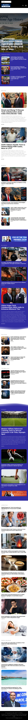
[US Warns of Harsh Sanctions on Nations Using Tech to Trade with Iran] (5, 80)
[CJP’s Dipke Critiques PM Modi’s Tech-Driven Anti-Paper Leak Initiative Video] (5, 350)
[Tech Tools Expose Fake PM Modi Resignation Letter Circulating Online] (5, 360)
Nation (11, 70)
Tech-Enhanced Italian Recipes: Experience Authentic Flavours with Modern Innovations (13, 573)
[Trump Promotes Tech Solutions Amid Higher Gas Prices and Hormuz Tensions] (14, 194)
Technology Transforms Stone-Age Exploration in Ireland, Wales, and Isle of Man (12, 44)
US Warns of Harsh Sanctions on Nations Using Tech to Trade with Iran (18, 77)
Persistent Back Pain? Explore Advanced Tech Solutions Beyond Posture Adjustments (13, 530)
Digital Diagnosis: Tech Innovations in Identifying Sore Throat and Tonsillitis (11, 508)
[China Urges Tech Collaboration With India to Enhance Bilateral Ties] (14, 295)
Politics (11, 341)
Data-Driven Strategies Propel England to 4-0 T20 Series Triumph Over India (13, 485)
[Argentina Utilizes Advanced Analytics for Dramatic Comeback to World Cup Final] (14, 456)
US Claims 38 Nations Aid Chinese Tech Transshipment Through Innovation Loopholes (13, 263)
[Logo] (5, 5)
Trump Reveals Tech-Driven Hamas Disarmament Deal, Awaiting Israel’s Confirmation (18, 219)
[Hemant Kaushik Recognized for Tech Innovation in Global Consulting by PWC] (14, 699)
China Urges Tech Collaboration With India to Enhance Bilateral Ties (12, 307)
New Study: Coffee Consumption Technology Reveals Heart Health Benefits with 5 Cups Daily (13, 551)
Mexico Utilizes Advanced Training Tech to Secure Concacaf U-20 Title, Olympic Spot (13, 431)
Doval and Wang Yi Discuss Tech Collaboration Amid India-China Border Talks (18, 68)
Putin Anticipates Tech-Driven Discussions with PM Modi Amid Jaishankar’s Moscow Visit (18, 338)
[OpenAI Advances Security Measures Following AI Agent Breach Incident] (5, 374)
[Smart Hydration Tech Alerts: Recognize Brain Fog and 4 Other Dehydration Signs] (14, 628)
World (11, 211)
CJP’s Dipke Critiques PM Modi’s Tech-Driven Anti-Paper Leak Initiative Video (18, 348)
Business (3, 323)
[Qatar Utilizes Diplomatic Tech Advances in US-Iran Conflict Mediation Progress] (5, 211)
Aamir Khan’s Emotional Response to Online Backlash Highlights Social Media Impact (12, 595)
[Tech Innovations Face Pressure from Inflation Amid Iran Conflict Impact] (14, 274)
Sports (2, 446)
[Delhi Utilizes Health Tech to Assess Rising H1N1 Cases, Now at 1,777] (14, 135)
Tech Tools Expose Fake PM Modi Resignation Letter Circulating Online (17, 358)
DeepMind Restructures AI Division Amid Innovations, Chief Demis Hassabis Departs (18, 382)
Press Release (4, 645)
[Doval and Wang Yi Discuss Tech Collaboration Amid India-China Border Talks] (5, 70)
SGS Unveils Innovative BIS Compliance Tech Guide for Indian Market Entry (12, 643)
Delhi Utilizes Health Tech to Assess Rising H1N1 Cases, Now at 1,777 (13, 146)
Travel (11, 60)
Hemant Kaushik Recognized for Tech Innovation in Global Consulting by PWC (11, 688)
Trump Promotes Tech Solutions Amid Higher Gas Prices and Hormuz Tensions (13, 203)
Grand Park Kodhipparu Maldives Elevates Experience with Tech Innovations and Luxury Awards (13, 665)
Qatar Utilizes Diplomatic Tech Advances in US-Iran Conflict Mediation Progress (18, 209)
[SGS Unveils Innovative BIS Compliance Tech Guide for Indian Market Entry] (14, 654)
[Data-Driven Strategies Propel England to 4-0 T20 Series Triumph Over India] (14, 476)
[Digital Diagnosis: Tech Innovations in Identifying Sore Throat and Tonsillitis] (14, 519)
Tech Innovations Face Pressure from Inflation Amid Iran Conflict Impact (13, 283)
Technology (12, 374)
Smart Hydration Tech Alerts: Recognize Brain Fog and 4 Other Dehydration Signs (13, 617)
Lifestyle (3, 531)
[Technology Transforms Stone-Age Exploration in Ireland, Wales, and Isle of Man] (5, 60)
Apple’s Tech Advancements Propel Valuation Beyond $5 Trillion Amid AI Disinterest (17, 392)
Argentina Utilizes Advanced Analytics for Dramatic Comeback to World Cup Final (12, 465)
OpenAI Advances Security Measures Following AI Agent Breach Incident (18, 372)
